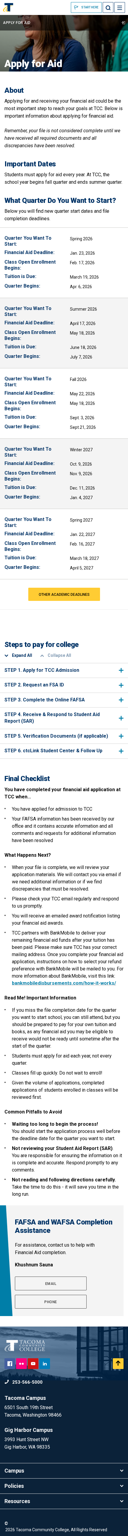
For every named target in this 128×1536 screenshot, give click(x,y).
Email (51, 1284)
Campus (14, 1470)
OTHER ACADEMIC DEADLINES (64, 594)
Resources (17, 1501)
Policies (14, 1486)
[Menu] (119, 7)
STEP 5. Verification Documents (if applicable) (56, 736)
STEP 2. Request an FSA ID (34, 685)
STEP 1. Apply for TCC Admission (41, 670)
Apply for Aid (17, 23)
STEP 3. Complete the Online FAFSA (44, 700)
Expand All (22, 655)
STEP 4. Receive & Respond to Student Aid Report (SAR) (52, 718)
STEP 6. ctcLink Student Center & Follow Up (53, 750)
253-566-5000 (27, 1382)
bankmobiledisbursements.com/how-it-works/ (64, 983)
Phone (50, 1302)
